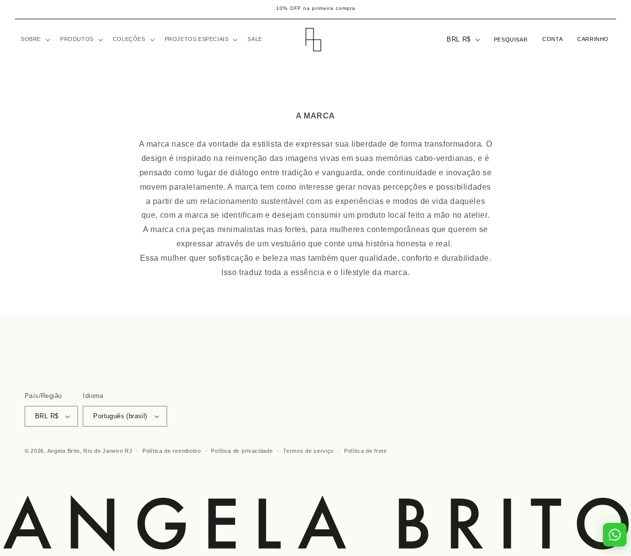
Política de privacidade (242, 451)
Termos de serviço (308, 451)
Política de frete (365, 451)
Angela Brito (63, 451)
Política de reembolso (171, 451)
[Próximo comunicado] (613, 9)
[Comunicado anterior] (18, 9)
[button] (34, 39)
